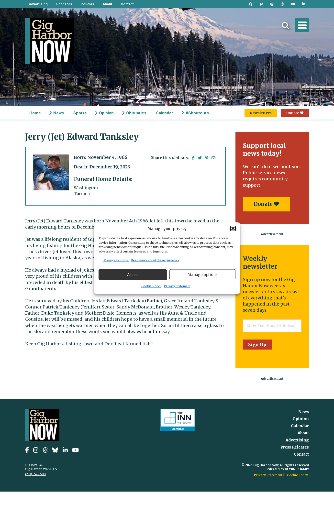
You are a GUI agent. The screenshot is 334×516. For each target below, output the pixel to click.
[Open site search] (285, 25)
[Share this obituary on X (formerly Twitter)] (200, 157)
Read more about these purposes (155, 260)
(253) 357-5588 (35, 474)
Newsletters (261, 113)
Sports (80, 112)
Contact (127, 4)
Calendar (164, 112)
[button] (233, 228)
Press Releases (294, 447)
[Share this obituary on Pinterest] (206, 157)
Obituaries (136, 112)
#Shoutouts (197, 112)
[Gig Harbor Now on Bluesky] (261, 4)
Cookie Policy (151, 286)
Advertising (38, 4)
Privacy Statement (177, 286)
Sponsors (64, 4)
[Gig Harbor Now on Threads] (282, 4)
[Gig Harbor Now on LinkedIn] (304, 4)
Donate (293, 113)
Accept (132, 275)
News (58, 112)
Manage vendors (116, 260)
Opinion (106, 112)
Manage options (203, 274)
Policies (87, 4)
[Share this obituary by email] (213, 157)
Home (35, 112)
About (107, 4)
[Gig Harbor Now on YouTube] (293, 4)
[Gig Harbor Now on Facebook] (250, 4)
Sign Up (257, 344)
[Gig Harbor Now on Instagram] (272, 4)
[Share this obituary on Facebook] (193, 157)
